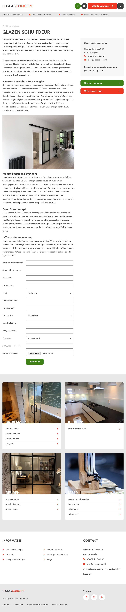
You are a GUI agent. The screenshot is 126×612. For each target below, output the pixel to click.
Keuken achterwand (77, 429)
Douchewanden (13, 434)
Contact (10, 555)
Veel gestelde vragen (15, 560)
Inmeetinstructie (54, 550)
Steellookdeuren (13, 504)
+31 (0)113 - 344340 (96, 56)
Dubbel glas (73, 514)
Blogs (49, 560)
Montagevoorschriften (57, 555)
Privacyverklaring (60, 604)
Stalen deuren (12, 509)
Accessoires (73, 504)
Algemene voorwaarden (37, 604)
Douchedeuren (12, 439)
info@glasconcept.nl (45, 252)
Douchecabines (12, 429)
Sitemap (6, 604)
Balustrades (73, 509)
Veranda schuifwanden (78, 499)
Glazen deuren (12, 499)
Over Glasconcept (14, 550)
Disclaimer (18, 604)
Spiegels (9, 444)
